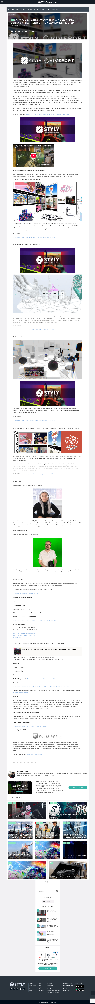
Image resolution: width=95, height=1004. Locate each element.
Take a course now (77, 787)
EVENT (48, 9)
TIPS (13, 9)
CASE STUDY (40, 9)
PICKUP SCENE (55, 9)
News (12, 20)
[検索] (57, 891)
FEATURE (24, 9)
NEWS (18, 9)
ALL (9, 9)
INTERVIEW (31, 9)
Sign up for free (47, 968)
